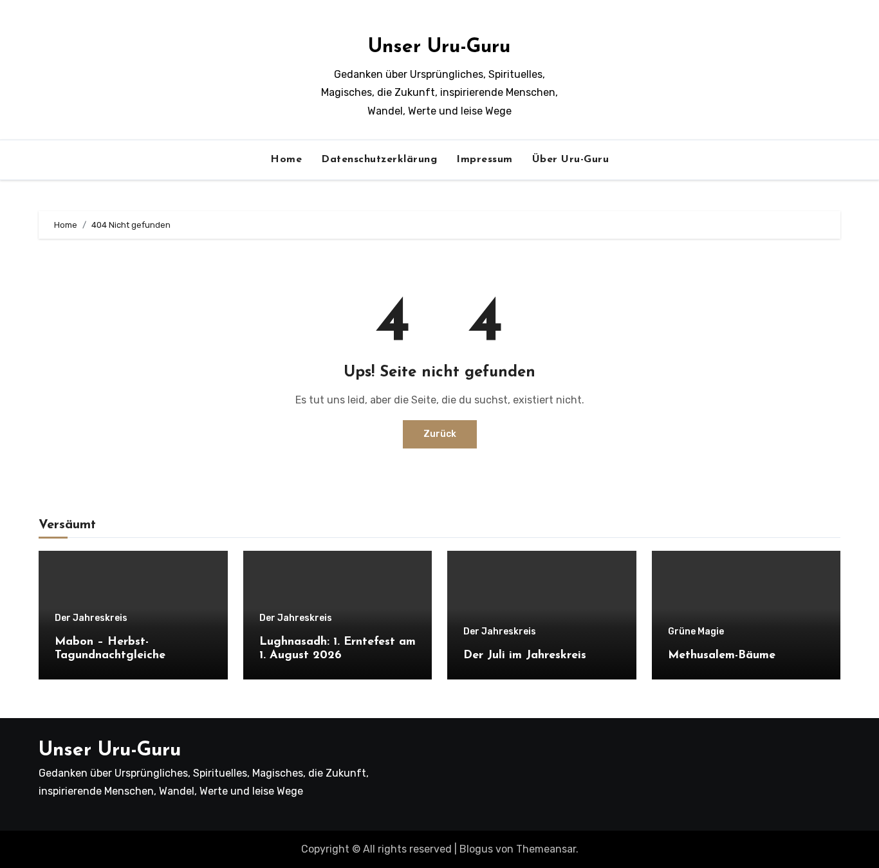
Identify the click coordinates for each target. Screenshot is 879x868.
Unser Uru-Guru (439, 47)
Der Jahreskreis (91, 618)
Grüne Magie (696, 631)
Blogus (476, 849)
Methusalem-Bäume (721, 655)
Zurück (439, 434)
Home (286, 159)
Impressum (484, 159)
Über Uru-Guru (570, 159)
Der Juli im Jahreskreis (524, 655)
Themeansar (546, 849)
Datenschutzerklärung (379, 159)
